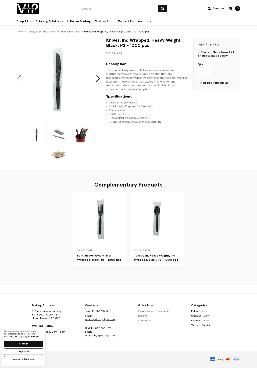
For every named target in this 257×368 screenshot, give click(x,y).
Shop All (22, 21)
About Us (144, 21)
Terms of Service (200, 325)
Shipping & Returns (49, 21)
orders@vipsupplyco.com (100, 319)
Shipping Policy (200, 315)
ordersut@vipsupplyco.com (101, 335)
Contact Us (126, 21)
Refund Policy (199, 311)
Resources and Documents (153, 311)
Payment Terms (200, 320)
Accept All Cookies (23, 359)
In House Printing (79, 21)
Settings (23, 343)
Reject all (24, 351)
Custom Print (104, 21)
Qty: (201, 64)
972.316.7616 (103, 311)
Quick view (100, 219)
